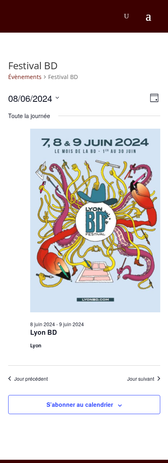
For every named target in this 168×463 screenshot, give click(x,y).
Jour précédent (31, 378)
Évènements (25, 77)
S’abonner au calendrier (79, 404)
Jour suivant (140, 378)
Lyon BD (43, 332)
